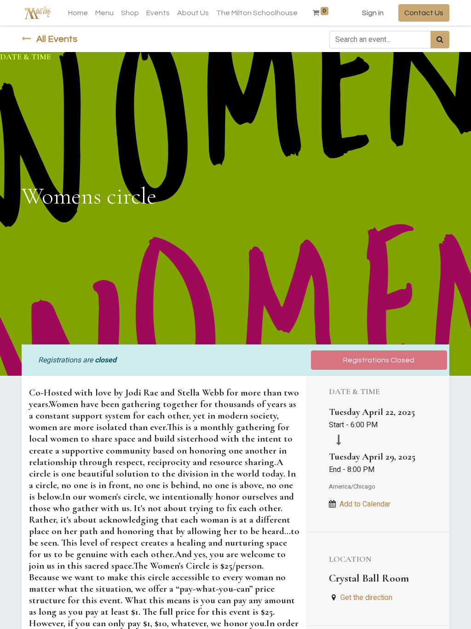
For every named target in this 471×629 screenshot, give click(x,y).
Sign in (373, 13)
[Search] (440, 39)
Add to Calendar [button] (365, 504)
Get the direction (366, 597)
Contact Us (423, 13)
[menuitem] (78, 13)
